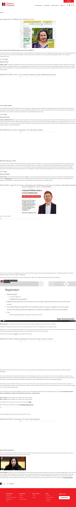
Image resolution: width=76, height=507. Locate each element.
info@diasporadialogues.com (26, 404)
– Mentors (21, 497)
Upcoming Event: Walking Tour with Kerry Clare (17, 19)
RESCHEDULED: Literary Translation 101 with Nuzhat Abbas (21, 130)
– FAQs (7, 501)
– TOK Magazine (9, 499)
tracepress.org (8, 178)
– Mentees (21, 495)
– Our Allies (48, 499)
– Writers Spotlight (22, 499)
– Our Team (48, 495)
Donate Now (64, 497)
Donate (69, 1)
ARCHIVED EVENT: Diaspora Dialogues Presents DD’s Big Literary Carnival (26, 339)
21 (8, 483)
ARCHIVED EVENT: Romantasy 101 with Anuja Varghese (20, 419)
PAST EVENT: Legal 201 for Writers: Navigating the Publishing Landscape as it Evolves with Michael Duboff (38, 185)
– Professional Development (11, 497)
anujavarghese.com (68, 477)
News (34, 495)
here (6, 59)
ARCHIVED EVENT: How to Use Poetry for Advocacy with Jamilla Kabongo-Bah (28, 74)
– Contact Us (48, 501)
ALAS (15, 334)
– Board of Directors (49, 497)
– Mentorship (8, 495)
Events (34, 497)
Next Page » (12, 484)
